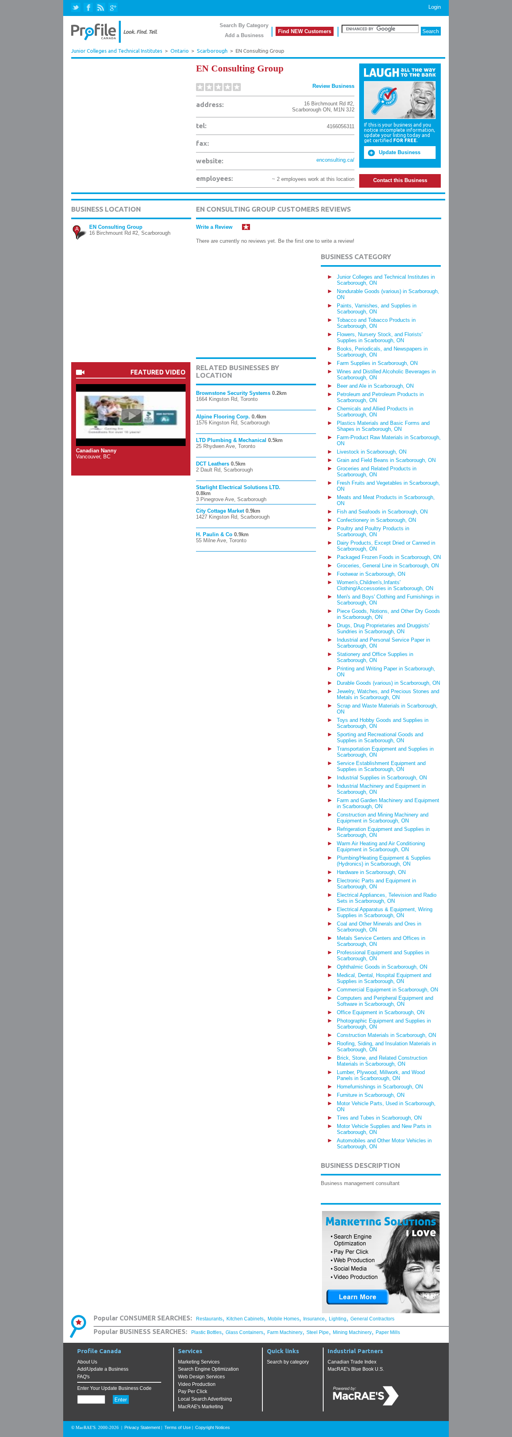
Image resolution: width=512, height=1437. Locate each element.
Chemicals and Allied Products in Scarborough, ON (375, 412)
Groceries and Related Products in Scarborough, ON (376, 472)
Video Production (197, 1384)
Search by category (288, 1362)
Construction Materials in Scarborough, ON (386, 1035)
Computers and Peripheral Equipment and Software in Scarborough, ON (385, 1001)
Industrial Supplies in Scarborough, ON (382, 778)
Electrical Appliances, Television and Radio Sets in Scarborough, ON (386, 898)
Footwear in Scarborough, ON (371, 574)
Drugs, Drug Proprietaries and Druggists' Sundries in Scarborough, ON (383, 628)
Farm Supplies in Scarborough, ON (377, 363)
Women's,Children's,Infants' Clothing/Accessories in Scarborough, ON (385, 585)
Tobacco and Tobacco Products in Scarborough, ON (376, 323)
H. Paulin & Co (214, 534)
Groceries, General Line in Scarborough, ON (388, 566)
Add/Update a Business (102, 1369)
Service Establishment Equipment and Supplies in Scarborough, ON (381, 766)
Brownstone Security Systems (233, 393)
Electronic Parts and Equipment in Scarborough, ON (376, 884)
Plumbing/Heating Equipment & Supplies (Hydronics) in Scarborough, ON (384, 861)
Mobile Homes (283, 1319)
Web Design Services (201, 1377)
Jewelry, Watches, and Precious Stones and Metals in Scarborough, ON (388, 694)
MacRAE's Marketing (200, 1406)
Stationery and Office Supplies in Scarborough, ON (375, 657)
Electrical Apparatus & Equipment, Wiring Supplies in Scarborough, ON (384, 912)
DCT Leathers (212, 464)
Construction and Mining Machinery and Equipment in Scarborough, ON (382, 818)
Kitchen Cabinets (245, 1319)
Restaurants (209, 1319)
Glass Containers (244, 1332)
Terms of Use (177, 1427)
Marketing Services (199, 1362)
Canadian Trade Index (352, 1362)
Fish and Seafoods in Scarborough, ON (382, 512)
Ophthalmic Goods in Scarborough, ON (382, 967)
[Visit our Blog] (100, 7)
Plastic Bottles (206, 1332)
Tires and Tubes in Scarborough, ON (379, 1118)
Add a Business (244, 35)
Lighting (337, 1319)
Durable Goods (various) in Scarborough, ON (388, 683)
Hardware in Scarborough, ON (371, 872)
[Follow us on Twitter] (76, 7)
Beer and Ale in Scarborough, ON (375, 386)
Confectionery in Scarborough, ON (376, 520)
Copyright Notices (212, 1427)
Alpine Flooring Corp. (223, 417)
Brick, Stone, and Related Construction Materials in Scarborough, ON (382, 1061)
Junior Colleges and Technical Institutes (116, 51)
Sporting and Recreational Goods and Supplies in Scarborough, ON (380, 737)
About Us (87, 1362)
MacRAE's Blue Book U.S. (356, 1369)
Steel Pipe (317, 1332)
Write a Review (214, 227)
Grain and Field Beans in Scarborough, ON (386, 460)
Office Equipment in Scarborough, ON (380, 1012)
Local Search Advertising (205, 1399)
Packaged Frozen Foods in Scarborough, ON (389, 557)
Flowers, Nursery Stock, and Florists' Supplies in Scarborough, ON (379, 337)
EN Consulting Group (115, 227)
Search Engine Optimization (208, 1369)
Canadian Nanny (96, 451)
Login (434, 7)
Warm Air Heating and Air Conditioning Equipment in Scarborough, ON (381, 846)
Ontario (179, 51)
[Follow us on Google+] (112, 7)
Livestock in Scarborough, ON (371, 452)
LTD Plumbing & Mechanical (231, 440)
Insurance (314, 1319)
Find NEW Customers (304, 31)
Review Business (333, 86)
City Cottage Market (220, 511)
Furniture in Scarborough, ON (370, 1095)
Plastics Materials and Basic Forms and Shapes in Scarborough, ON (383, 426)
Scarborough (212, 51)
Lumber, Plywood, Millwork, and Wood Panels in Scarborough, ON (381, 1075)
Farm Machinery (284, 1332)
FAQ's (83, 1377)
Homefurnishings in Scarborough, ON (380, 1087)
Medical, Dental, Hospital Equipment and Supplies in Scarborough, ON (384, 978)
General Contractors (372, 1319)
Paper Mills (388, 1332)
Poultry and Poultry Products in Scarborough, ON (373, 531)
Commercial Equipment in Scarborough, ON (387, 990)
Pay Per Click (192, 1391)
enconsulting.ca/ (335, 160)
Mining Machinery (352, 1332)
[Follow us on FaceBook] (88, 7)
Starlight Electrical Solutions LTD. (238, 487)
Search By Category (244, 25)
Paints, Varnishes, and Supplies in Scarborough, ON (376, 309)
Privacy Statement (142, 1427)
